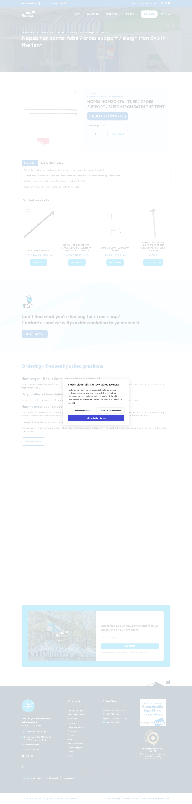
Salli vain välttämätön (111, 410)
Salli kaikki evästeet (96, 418)
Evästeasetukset (82, 410)
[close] (122, 384)
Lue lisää (71, 403)
